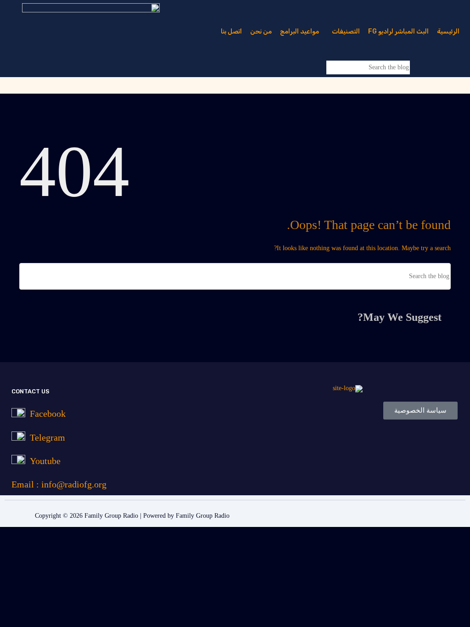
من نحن (261, 31)
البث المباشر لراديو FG (398, 31)
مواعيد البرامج (299, 31)
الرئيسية (448, 31)
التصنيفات (346, 31)
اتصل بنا (231, 31)
